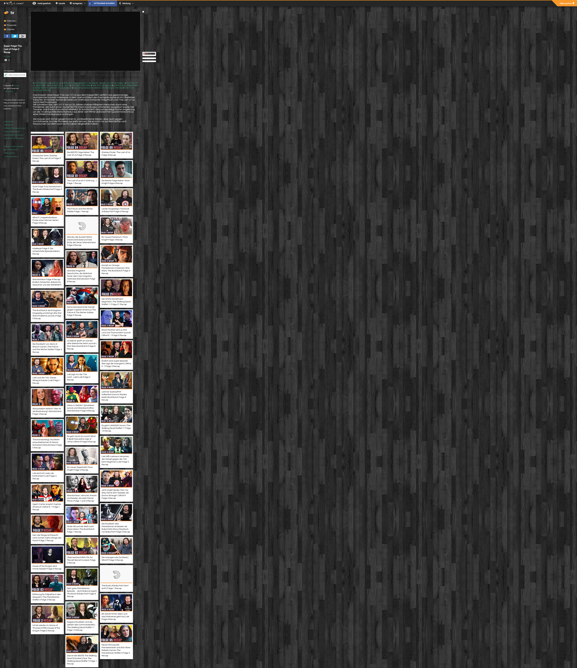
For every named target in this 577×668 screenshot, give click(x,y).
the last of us (42, 83)
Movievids (11, 25)
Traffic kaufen (9, 153)
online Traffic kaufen (12, 132)
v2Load (17, 86)
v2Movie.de (8, 122)
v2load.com (15, 3)
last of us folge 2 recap (109, 88)
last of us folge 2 (62, 88)
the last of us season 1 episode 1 (81, 83)
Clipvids (10, 29)
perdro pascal (121, 85)
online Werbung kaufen (13, 146)
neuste (62, 3)
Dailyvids (11, 21)
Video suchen (566, 3)
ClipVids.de (8, 125)
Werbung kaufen (11, 156)
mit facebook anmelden (104, 3)
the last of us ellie (81, 85)
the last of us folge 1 (113, 83)
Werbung (126, 3)
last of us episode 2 (84, 88)
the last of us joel (102, 85)
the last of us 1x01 (59, 85)
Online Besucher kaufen (14, 138)
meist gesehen (44, 3)
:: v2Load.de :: (9, 91)
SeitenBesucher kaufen (14, 135)
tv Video (7, 56)
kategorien (77, 3)
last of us (56, 83)
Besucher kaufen (11, 150)
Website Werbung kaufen (14, 128)
